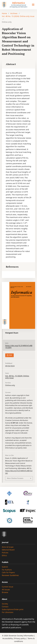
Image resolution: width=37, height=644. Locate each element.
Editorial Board (8, 550)
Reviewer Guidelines (10, 575)
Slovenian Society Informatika (20, 635)
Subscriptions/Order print (12, 609)
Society (5, 604)
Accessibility (7, 638)
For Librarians (7, 612)
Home (4, 13)
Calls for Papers (8, 572)
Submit (5, 567)
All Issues (6, 589)
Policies (5, 552)
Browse (5, 592)
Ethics (4, 555)
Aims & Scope (7, 547)
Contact (5, 606)
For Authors (7, 569)
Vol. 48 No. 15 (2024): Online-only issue (18, 16)
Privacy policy (20, 638)
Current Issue (7, 586)
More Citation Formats (15, 478)
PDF (10, 355)
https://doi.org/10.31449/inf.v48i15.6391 (18, 346)
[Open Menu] (33, 5)
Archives (13, 13)
